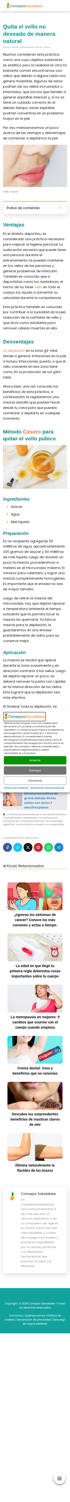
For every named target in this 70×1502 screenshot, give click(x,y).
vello (38, 287)
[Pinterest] (38, 847)
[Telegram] (58, 847)
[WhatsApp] (48, 847)
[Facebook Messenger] (17, 847)
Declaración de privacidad (34, 1319)
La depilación (14, 350)
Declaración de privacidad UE (47, 787)
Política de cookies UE (16, 787)
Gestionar (35, 781)
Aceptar (35, 760)
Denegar (35, 770)
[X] (28, 847)
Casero (32, 432)
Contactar (16, 1315)
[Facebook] (7, 847)
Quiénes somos (35, 1315)
